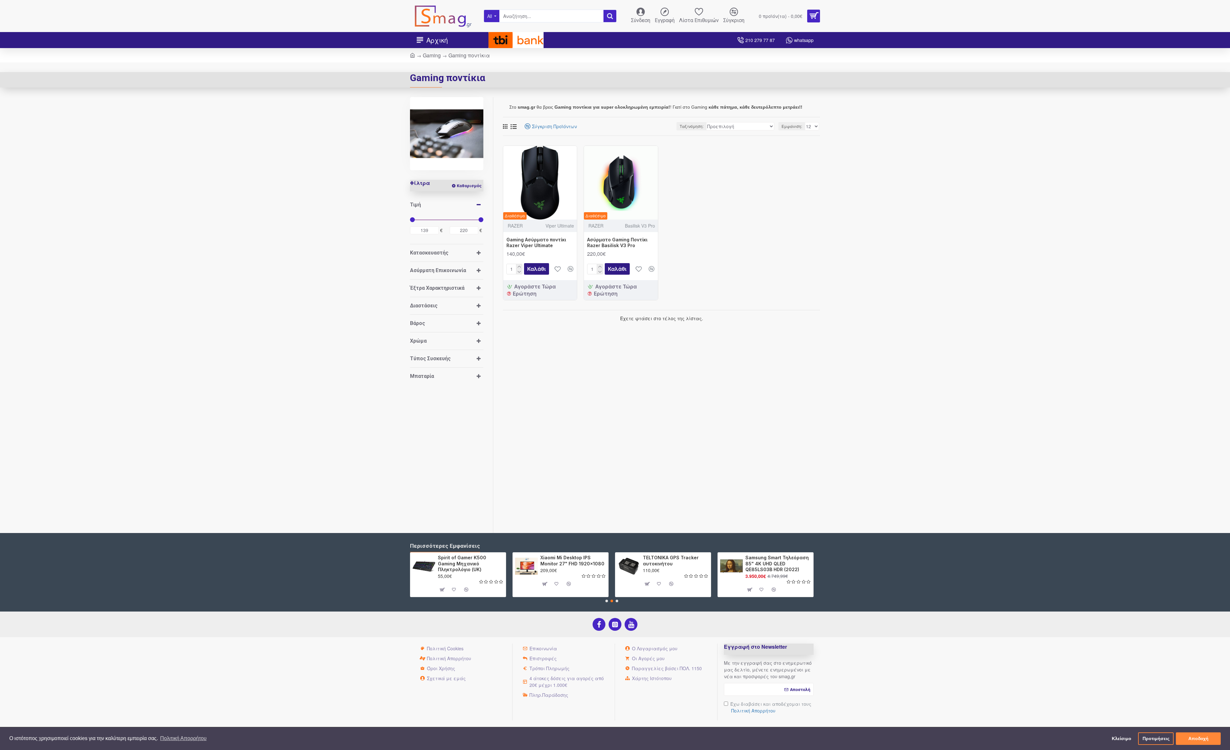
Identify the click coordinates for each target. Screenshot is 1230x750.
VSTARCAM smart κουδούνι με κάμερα (690, 560)
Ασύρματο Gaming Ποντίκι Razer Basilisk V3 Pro (617, 242)
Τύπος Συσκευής (430, 358)
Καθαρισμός (469, 185)
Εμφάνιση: (792, 126)
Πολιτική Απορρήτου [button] (183, 738)
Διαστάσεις (424, 306)
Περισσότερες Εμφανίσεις (445, 546)
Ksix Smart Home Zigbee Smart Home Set (482, 560)
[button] (606, 601)
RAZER (515, 225)
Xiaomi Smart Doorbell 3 (789, 557)
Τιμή (415, 205)
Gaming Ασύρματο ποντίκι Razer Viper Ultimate (536, 242)
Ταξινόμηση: (691, 126)
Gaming (432, 55)
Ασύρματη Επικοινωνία (438, 270)
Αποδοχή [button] (1198, 738)
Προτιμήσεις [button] (1156, 738)
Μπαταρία (422, 376)
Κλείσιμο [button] (1121, 738)
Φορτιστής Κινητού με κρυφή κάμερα (583, 560)
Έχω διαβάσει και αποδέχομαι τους (770, 707)
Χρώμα (418, 341)
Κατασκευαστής (429, 253)
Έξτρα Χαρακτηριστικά (437, 288)
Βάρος (417, 323)
